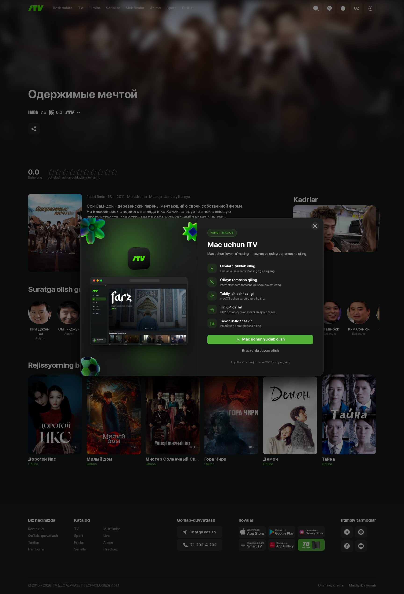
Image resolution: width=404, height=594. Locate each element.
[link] (260, 339)
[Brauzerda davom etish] (315, 226)
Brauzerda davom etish (260, 350)
